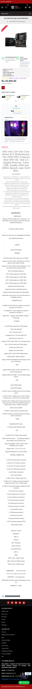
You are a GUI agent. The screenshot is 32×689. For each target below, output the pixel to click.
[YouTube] (23, 602)
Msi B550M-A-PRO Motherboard (11, 95)
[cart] (29, 7)
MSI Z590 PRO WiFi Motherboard (12, 596)
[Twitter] (12, 602)
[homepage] (7, 21)
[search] (30, 14)
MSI (8, 71)
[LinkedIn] (19, 602)
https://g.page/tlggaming (15, 679)
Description (5, 147)
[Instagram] (16, 602)
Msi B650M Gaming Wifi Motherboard (25, 95)
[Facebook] (8, 602)
